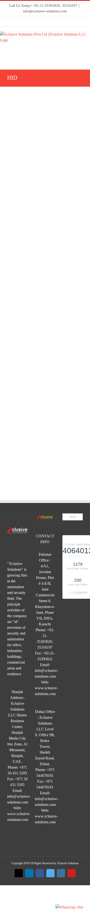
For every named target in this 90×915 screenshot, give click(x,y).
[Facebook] (38, 21)
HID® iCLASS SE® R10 (21, 231)
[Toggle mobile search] (79, 61)
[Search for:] (72, 516)
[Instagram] (59, 21)
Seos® (19, 116)
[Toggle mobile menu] (88, 61)
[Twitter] (49, 21)
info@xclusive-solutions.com (45, 11)
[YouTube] (69, 21)
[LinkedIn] (28, 21)
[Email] (18, 21)
